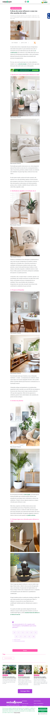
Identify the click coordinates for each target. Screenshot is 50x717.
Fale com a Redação (38, 705)
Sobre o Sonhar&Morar (38, 703)
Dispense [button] (42, 711)
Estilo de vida (18, 8)
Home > (13, 8)
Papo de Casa (25, 703)
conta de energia (22, 64)
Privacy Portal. (17, 712)
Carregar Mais (25, 691)
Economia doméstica (8, 658)
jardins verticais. (31, 515)
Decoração (24, 705)
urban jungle (27, 494)
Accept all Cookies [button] (42, 708)
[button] (42, 714)
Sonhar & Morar (7, 1)
